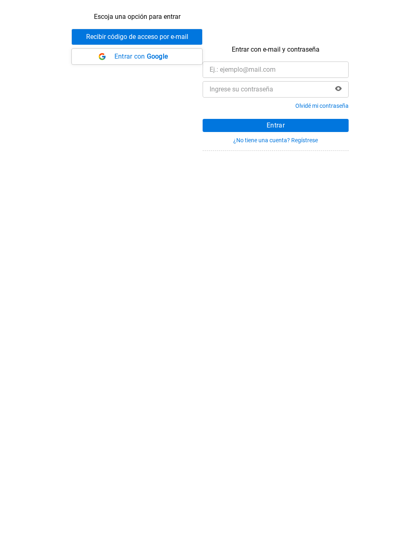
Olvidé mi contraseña (322, 105)
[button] (338, 89)
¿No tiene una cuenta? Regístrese (275, 140)
